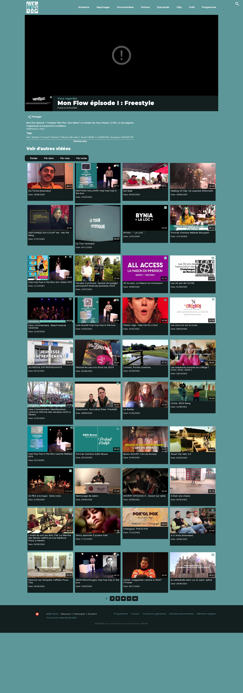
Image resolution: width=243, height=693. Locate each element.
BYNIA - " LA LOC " (134, 232)
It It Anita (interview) (182, 535)
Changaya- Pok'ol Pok (135, 529)
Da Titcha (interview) (39, 190)
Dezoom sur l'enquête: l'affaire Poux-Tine (48, 581)
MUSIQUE (127, 137)
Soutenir (92, 614)
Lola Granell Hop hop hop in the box (96, 325)
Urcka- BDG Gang (180, 403)
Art (28, 137)
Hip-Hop (74, 137)
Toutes (33, 158)
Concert (45, 137)
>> (135, 598)
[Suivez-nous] (29, 614)
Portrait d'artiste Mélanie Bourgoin (190, 232)
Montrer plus (80, 141)
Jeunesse (115, 137)
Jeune (84, 137)
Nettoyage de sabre (87, 495)
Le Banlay (128, 409)
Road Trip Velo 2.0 (181, 454)
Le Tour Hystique (85, 243)
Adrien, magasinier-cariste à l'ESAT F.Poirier (142, 581)
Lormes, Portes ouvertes (137, 367)
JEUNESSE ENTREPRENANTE (45, 367)
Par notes (81, 158)
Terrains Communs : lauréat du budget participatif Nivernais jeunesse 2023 (97, 284)
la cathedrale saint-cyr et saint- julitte (191, 580)
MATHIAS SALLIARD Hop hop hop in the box (96, 192)
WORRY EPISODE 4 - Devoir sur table (144, 495)
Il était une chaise (180, 495)
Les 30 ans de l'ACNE (182, 283)
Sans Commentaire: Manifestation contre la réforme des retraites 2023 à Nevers (49, 412)
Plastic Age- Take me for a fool (140, 325)
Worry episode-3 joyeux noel (91, 535)
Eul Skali (127, 190)
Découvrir (66, 614)
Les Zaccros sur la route (184, 325)
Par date (49, 158)
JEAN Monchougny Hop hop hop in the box (97, 581)
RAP (91, 137)
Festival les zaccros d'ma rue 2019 (95, 367)
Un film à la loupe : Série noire (44, 495)
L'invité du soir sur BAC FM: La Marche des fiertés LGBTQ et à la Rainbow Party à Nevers (49, 538)
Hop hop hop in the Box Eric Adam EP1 (50, 282)
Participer (79, 614)
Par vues (65, 158)
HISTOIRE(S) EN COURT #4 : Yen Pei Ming (48, 234)
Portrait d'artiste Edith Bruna (92, 454)
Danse (54, 137)
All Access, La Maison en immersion (143, 283)
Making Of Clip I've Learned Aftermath (192, 190)
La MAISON (101, 137)
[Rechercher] (237, 3)
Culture (64, 137)
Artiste (35, 137)
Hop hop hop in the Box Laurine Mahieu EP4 (50, 455)
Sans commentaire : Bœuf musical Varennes (47, 326)
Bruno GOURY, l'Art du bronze (140, 454)
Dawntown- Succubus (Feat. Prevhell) (96, 409)
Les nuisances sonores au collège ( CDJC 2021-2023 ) (190, 368)
